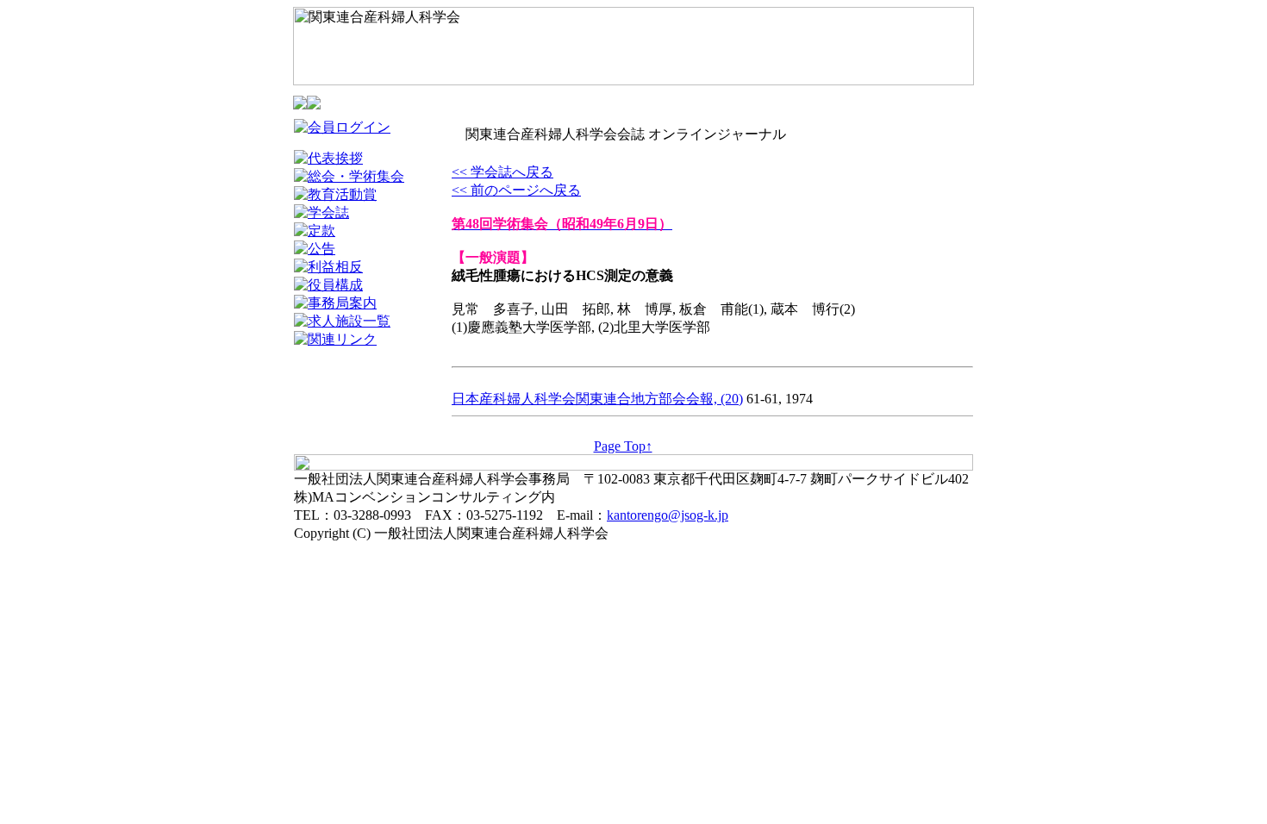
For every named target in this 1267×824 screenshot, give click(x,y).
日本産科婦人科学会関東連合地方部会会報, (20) (597, 398)
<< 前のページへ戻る (516, 190)
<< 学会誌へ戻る (502, 172)
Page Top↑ (623, 446)
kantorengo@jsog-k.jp (667, 515)
